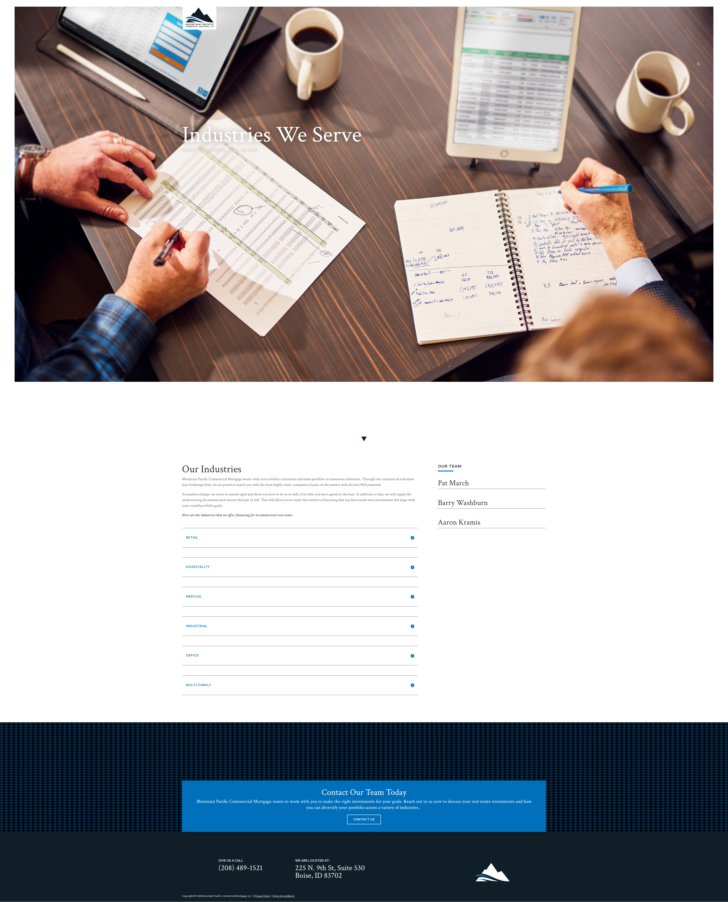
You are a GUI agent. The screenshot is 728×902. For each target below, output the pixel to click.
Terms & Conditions (283, 896)
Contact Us (364, 819)
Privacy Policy (262, 896)
